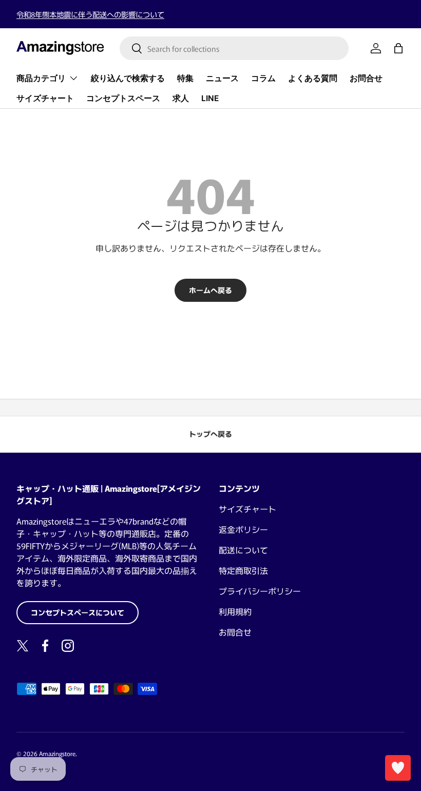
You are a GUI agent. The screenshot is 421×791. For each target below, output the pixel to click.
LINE (210, 98)
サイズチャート (45, 98)
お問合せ (366, 78)
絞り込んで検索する (128, 78)
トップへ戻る (210, 434)
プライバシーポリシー (260, 591)
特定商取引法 (243, 570)
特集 (185, 78)
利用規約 (235, 611)
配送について (243, 550)
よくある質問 (312, 78)
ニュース (222, 78)
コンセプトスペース (123, 98)
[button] (398, 48)
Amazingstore (57, 753)
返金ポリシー (243, 529)
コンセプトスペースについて (77, 612)
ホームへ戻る (210, 290)
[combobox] (234, 48)
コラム (263, 78)
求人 (181, 98)
